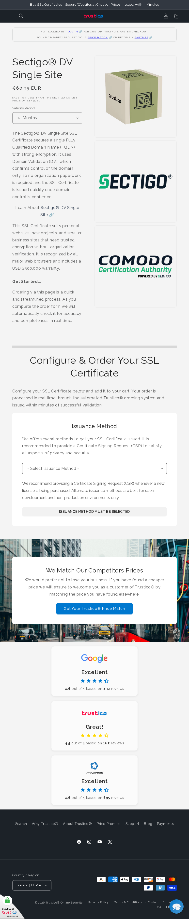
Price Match (98, 37)
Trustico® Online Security (64, 902)
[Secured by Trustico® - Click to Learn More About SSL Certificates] (12, 906)
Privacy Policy (98, 902)
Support (132, 824)
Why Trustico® (45, 824)
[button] (10, 16)
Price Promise (109, 824)
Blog (148, 824)
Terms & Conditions (128, 902)
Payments (165, 824)
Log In (73, 31)
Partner (141, 37)
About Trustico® (77, 824)
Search (21, 824)
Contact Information (162, 902)
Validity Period (23, 108)
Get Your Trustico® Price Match (94, 608)
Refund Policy (167, 907)
